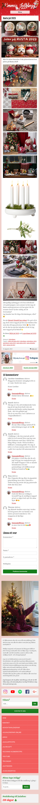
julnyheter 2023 (31, 341)
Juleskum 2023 (8, 368)
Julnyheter (12, 339)
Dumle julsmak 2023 (30, 368)
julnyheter (23, 341)
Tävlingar (7, 761)
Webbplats (7, 564)
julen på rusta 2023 (14, 341)
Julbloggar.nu (9, 771)
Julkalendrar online (12, 732)
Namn (6, 550)
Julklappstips (9, 742)
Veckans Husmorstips (12, 751)
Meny (20, 12)
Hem (4, 718)
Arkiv (5, 737)
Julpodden (7, 766)
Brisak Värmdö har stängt (17, 320)
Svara (10, 389)
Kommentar (8, 537)
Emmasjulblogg (18, 393)
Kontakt (6, 723)
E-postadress (8, 557)
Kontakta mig (20, 711)
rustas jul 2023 (10, 345)
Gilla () (34, 349)
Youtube (6, 756)
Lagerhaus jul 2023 (29, 333)
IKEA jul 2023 (14, 333)
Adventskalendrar (11, 727)
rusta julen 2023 (21, 343)
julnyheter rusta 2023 (9, 343)
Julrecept (7, 747)
